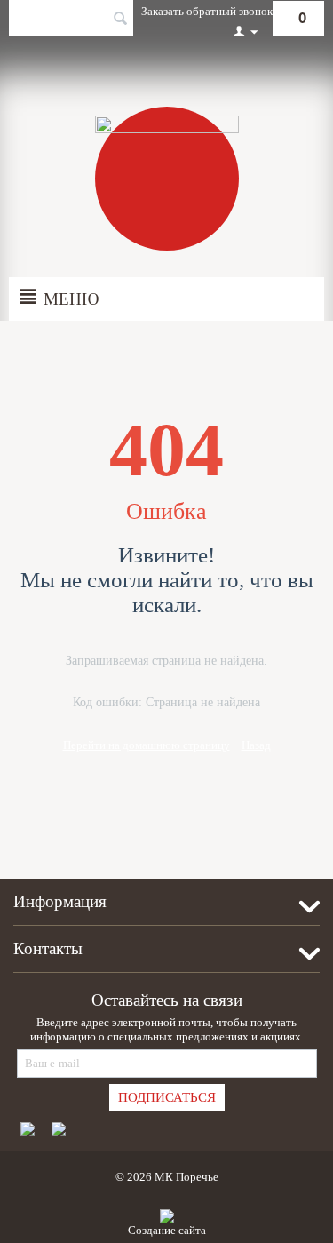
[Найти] (120, 20)
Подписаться (167, 1097)
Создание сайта (167, 1230)
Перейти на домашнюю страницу (146, 745)
